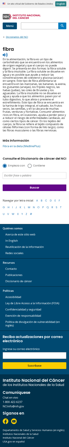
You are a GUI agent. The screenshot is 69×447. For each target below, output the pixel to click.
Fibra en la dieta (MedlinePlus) (21, 146)
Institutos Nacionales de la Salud (20, 434)
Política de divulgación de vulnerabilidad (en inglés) (32, 323)
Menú (10, 26)
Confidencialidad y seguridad (23, 309)
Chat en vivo (10, 397)
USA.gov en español (14, 441)
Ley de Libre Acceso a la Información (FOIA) (32, 303)
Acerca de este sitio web (20, 234)
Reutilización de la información (24, 247)
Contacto (11, 269)
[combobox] (39, 26)
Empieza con (16, 165)
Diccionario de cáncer (18, 281)
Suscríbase (35, 365)
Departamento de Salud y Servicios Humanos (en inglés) (33, 430)
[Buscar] (62, 26)
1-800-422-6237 (12, 402)
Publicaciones (13, 275)
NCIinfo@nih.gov (13, 406)
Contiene (39, 165)
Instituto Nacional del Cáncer (18, 437)
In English (11, 241)
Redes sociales (14, 253)
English (61, 3)
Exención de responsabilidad (23, 316)
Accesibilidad (13, 297)
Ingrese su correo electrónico (21, 349)
